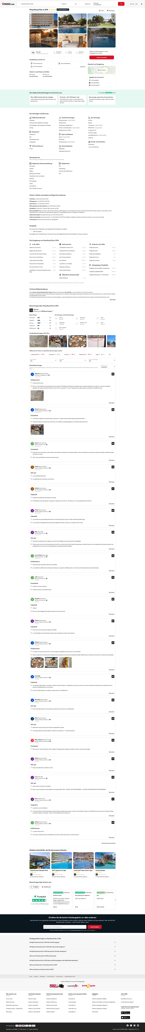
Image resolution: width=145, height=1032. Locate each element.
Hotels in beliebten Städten (99, 998)
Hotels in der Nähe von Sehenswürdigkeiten (103, 1002)
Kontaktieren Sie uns (126, 998)
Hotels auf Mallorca (51, 998)
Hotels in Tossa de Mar (34, 1011)
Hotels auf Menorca (51, 1002)
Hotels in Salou (32, 998)
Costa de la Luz (72, 1008)
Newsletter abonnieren (12, 1005)
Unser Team (9, 998)
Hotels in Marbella (33, 1005)
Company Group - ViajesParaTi (14, 1008)
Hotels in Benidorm (33, 1002)
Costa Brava (71, 998)
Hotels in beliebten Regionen (100, 1005)
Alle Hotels (95, 1011)
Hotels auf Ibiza (50, 1011)
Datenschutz (23, 1029)
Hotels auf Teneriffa (51, 1005)
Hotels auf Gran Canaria (52, 1008)
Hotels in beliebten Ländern (99, 1008)
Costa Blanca (72, 1011)
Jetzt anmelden (94, 927)
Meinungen (9, 1011)
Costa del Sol (71, 1005)
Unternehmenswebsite (127, 1002)
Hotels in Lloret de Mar (34, 1008)
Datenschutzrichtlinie (75, 930)
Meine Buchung (10, 1002)
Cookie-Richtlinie (33, 1029)
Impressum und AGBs (11, 1029)
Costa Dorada (72, 1002)
